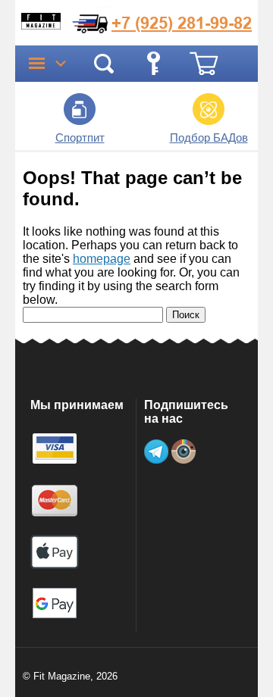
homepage (101, 258)
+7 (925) (181, 23)
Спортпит (80, 137)
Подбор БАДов (209, 137)
